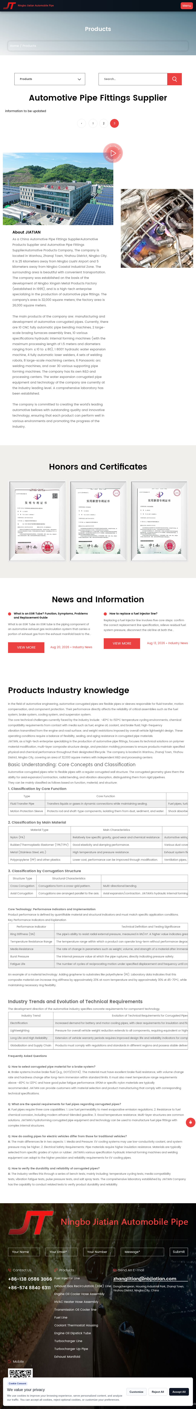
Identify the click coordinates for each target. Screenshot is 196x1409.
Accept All (179, 1391)
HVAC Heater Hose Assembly (76, 1301)
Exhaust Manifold (67, 1356)
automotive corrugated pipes (78, 704)
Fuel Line (60, 1317)
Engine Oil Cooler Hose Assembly (79, 1294)
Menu (187, 5)
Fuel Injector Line (67, 1278)
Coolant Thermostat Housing (76, 1325)
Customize (136, 1391)
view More (29, 643)
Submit (179, 1252)
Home (14, 45)
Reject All (158, 1391)
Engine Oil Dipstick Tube (72, 1333)
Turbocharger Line (68, 1341)
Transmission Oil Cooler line (75, 1309)
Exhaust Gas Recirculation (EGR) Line (82, 1286)
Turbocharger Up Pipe (71, 1348)
